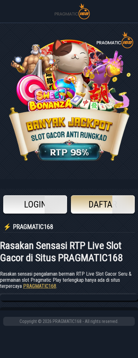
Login (35, 204)
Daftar (103, 204)
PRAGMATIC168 (39, 286)
